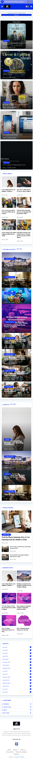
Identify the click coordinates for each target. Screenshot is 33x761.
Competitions (17, 704)
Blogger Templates (19, 757)
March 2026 (17, 659)
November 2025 (17, 662)
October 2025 (17, 665)
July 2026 (17, 647)
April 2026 (17, 656)
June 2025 (17, 671)
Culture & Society (17, 707)
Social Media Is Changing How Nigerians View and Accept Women (16, 296)
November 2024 (17, 677)
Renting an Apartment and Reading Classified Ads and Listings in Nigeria (16, 263)
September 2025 (17, 668)
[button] (28, 1)
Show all (16, 15)
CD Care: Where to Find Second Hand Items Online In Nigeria (16, 325)
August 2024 (17, 686)
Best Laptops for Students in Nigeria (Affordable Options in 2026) (24, 607)
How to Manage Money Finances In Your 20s (23, 629)
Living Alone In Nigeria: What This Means (15, 279)
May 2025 (17, 674)
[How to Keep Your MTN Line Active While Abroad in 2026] (5, 549)
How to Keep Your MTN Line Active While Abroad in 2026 (8, 212)
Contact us (22, 749)
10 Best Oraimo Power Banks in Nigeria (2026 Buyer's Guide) (16, 389)
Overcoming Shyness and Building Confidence (8, 190)
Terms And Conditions (21, 752)
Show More (19, 249)
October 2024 (17, 680)
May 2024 (17, 692)
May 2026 (17, 653)
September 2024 (17, 683)
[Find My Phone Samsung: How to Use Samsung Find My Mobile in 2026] (16, 521)
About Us (15, 749)
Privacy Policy (9, 752)
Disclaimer (16, 754)
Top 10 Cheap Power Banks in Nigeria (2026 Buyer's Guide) (9, 234)
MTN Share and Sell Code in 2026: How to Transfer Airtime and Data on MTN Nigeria (23, 235)
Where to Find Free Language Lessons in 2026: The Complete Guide (15, 357)
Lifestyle (17, 710)
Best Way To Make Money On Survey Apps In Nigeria (24, 190)
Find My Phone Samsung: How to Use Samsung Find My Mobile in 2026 (24, 212)
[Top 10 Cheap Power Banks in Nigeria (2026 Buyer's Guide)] (5, 557)
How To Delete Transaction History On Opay (8, 630)
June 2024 (17, 689)
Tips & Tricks (17, 713)
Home (9, 749)
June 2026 (17, 650)
